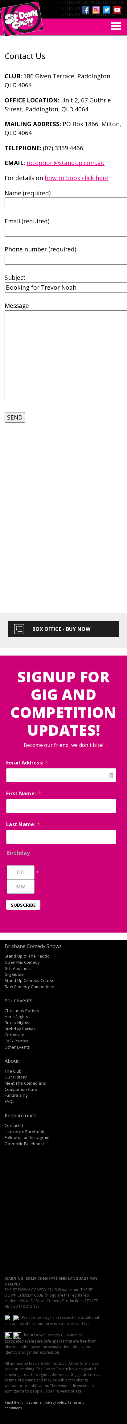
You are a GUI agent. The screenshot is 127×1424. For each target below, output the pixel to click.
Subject (15, 277)
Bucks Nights (17, 1022)
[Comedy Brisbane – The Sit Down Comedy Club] (21, 16)
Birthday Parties (20, 1029)
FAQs (9, 1101)
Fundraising (16, 1095)
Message (17, 305)
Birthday (18, 852)
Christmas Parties (22, 1010)
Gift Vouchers (18, 968)
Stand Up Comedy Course (30, 980)
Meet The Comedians (25, 1083)
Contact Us (15, 1125)
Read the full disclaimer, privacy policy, (36, 1402)
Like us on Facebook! (25, 1131)
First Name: (23, 793)
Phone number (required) (40, 249)
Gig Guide (14, 974)
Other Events (17, 1047)
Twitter (106, 10)
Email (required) (27, 221)
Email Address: (27, 762)
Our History (16, 1077)
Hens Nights (16, 1016)
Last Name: (23, 824)
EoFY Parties (17, 1041)
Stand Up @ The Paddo (27, 956)
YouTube (117, 10)
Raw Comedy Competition (30, 986)
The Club (13, 1071)
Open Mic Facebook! (24, 1143)
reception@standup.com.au (65, 163)
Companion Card (21, 1089)
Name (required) (28, 193)
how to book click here (77, 178)
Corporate (15, 1034)
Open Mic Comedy (22, 962)
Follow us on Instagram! (28, 1137)
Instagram (96, 10)
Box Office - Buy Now (61, 629)
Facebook (85, 10)
